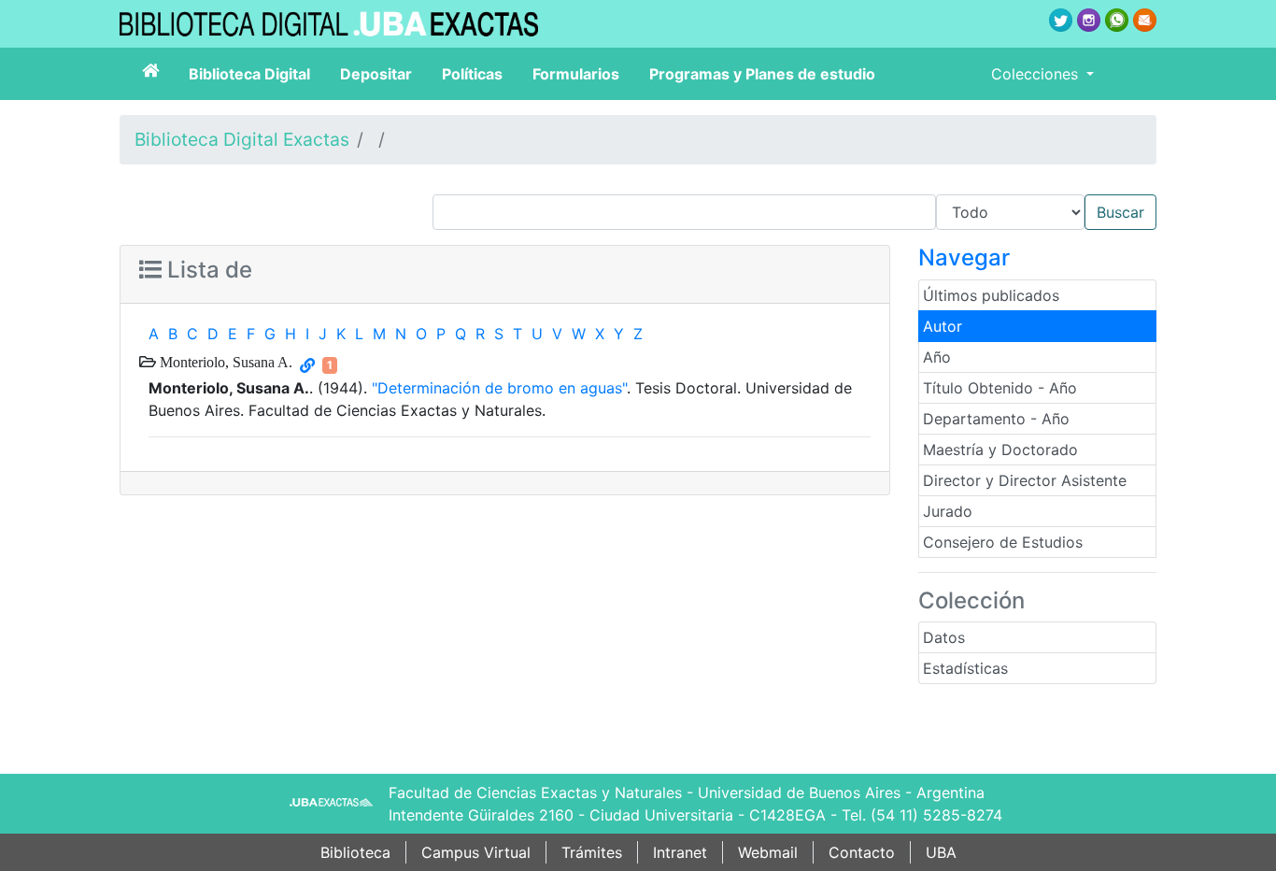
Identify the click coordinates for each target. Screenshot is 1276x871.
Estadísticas (965, 668)
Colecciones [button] (1037, 73)
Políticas (472, 73)
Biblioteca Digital (249, 73)
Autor (942, 326)
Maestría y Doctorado (1000, 449)
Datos (944, 637)
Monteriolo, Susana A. (224, 361)
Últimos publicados (991, 295)
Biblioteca (355, 852)
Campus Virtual (476, 852)
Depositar (376, 73)
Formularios (575, 73)
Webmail (768, 852)
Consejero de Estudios (1003, 542)
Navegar (964, 257)
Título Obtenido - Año (1000, 387)
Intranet (680, 852)
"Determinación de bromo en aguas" (499, 387)
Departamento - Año (996, 418)
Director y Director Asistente (1025, 480)
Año (937, 357)
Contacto (862, 852)
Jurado (947, 511)
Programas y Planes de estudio (762, 73)
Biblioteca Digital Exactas (242, 139)
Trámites (591, 852)
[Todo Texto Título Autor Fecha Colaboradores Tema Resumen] (794, 212)
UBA (941, 852)
